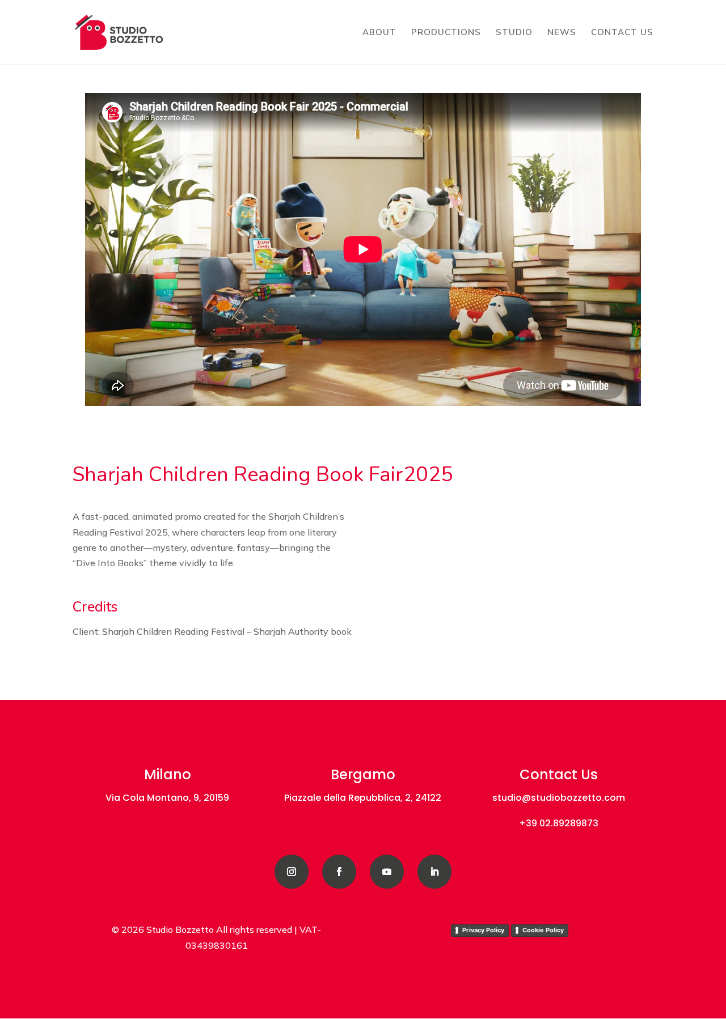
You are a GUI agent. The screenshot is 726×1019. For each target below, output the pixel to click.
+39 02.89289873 (558, 823)
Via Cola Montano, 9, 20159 (167, 797)
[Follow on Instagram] (292, 872)
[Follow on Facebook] (339, 872)
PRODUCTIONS (446, 32)
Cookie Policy (543, 930)
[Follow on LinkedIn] (434, 872)
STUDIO (514, 32)
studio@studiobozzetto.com (558, 797)
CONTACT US (622, 32)
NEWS (561, 32)
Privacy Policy (483, 930)
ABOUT (379, 32)
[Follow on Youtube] (387, 872)
